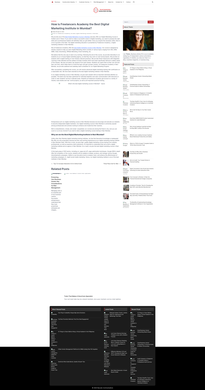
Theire (54, 31)
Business (57, 2)
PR (134, 2)
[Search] (152, 2)
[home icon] (52, 2)
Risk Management (99, 2)
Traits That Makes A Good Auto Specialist (78, 296)
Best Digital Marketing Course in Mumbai (77, 37)
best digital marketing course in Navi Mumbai (87, 48)
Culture (128, 2)
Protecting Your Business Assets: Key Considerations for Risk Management (56, 182)
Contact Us (119, 2)
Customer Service (84, 2)
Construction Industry (68, 2)
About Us (110, 2)
